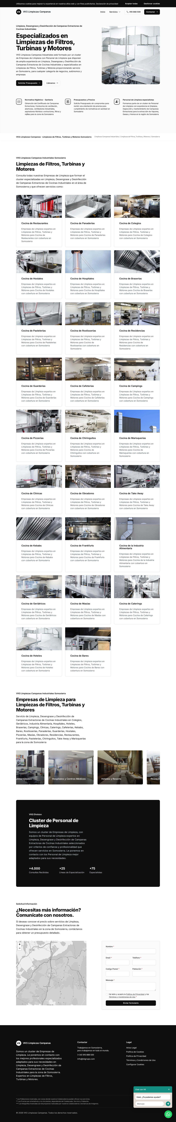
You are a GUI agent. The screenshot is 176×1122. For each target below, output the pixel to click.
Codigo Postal (112, 969)
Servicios (113, 12)
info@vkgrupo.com (86, 1059)
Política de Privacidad (135, 994)
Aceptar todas (131, 3)
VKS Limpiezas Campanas (36, 11)
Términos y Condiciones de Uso (122, 997)
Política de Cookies (135, 1052)
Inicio (102, 12)
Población (137, 969)
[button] (51, 973)
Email (109, 958)
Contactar (150, 12)
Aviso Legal (131, 1047)
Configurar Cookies (135, 1064)
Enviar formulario (131, 1003)
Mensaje (110, 980)
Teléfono (136, 958)
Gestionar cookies (152, 3)
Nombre (110, 946)
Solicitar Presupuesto (27, 83)
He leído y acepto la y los (129, 995)
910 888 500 (135, 12)
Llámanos (51, 83)
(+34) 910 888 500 (85, 1055)
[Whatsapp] (168, 1114)
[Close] (168, 1089)
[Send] (168, 1103)
